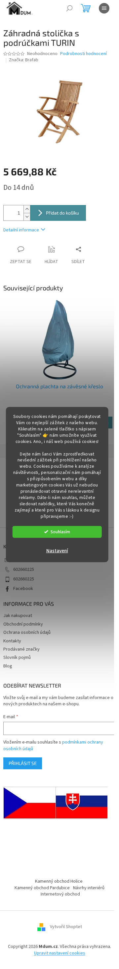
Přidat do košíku (62, 213)
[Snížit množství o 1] (26, 216)
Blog (7, 666)
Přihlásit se (23, 763)
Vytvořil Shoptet (66, 927)
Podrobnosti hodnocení (83, 54)
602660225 (23, 569)
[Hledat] (69, 8)
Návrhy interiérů (88, 888)
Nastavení (57, 550)
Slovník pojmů (17, 657)
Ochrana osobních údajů (27, 632)
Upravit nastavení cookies (59, 953)
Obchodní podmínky (23, 624)
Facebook (23, 588)
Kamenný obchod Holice (59, 881)
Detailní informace (21, 230)
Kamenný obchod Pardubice (42, 888)
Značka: (23, 60)
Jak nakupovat (17, 615)
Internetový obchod (60, 894)
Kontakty (12, 641)
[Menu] (104, 8)
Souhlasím (60, 531)
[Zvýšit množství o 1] (26, 209)
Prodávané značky (21, 649)
